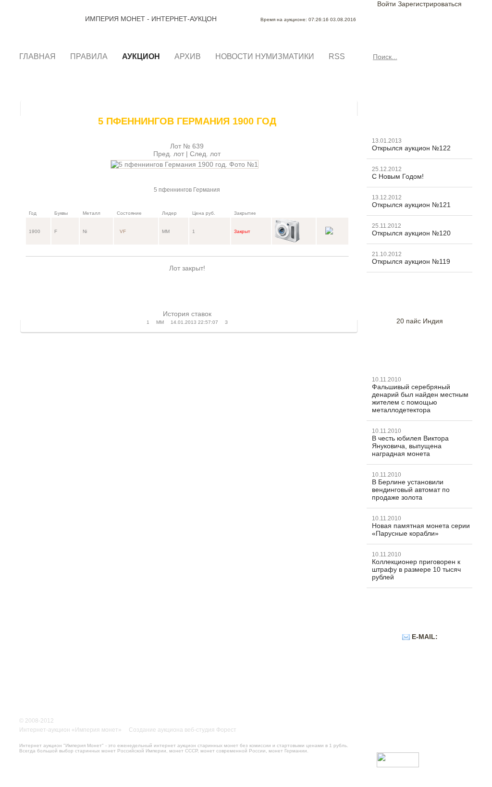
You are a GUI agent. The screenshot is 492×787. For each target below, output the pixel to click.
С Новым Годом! (398, 176)
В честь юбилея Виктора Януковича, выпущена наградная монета (410, 445)
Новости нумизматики (264, 56)
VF (123, 231)
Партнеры (394, 673)
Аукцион (141, 56)
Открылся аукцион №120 (411, 233)
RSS (337, 56)
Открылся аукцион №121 (411, 205)
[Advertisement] (186, 286)
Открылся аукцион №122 (411, 148)
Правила (89, 56)
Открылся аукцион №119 (411, 261)
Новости (391, 118)
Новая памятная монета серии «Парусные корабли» (421, 529)
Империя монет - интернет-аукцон (51, 18)
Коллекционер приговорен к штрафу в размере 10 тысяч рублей (416, 569)
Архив (187, 56)
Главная (37, 56)
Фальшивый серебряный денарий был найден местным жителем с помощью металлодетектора (420, 398)
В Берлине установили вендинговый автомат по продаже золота (411, 489)
